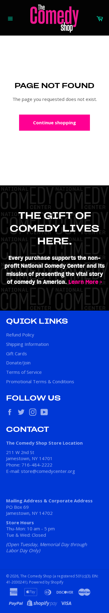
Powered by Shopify (46, 582)
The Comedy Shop (36, 576)
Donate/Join (18, 363)
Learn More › (85, 282)
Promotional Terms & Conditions (40, 381)
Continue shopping (54, 122)
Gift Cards (16, 353)
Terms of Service (24, 372)
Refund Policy (20, 335)
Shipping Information (27, 344)
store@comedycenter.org (48, 471)
